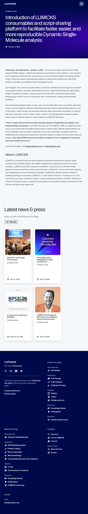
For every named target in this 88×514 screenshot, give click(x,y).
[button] (81, 4)
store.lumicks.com (52, 146)
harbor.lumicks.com (33, 146)
